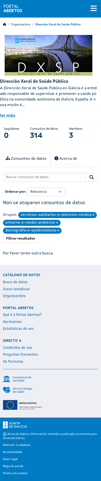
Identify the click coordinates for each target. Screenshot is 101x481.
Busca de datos (15, 282)
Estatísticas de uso (18, 329)
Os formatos (13, 361)
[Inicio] (4, 24)
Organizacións (20, 24)
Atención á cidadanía (16, 445)
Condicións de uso (17, 348)
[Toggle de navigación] (93, 8)
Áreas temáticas (16, 289)
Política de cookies (15, 473)
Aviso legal (10, 459)
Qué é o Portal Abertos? (22, 315)
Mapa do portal (13, 466)
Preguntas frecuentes (20, 354)
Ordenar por (15, 191)
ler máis (7, 116)
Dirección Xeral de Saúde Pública (58, 24)
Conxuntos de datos (28, 159)
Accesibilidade (12, 452)
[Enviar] (91, 177)
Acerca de (67, 159)
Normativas (12, 322)
